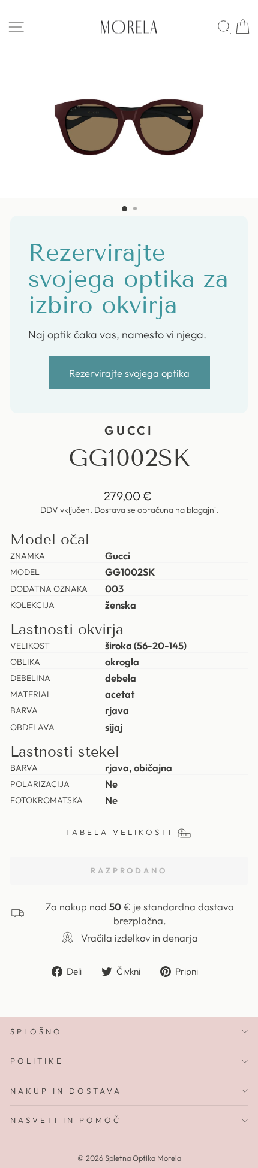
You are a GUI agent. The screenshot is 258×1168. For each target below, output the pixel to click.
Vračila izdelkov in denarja (139, 937)
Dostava (109, 509)
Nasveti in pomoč (65, 1120)
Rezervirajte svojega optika (129, 373)
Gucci (129, 430)
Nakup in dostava (66, 1091)
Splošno (36, 1031)
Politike (37, 1061)
